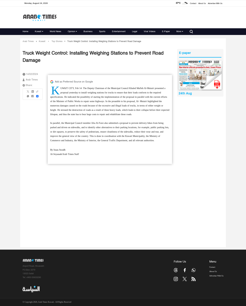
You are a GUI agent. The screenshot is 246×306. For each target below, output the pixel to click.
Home (25, 31)
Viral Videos (149, 31)
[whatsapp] (28, 97)
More (178, 31)
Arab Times (28, 41)
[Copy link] (37, 92)
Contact (193, 4)
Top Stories (57, 41)
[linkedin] (32, 92)
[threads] (176, 270)
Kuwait (38, 31)
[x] (185, 279)
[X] (28, 92)
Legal (134, 31)
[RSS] (193, 279)
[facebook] (32, 97)
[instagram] (176, 279)
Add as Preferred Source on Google (74, 82)
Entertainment (119, 31)
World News (55, 31)
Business (88, 31)
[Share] (37, 96)
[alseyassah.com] (30, 289)
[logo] (40, 17)
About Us (202, 4)
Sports (102, 31)
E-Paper (166, 31)
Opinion (71, 31)
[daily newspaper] (200, 75)
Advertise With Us (215, 4)
